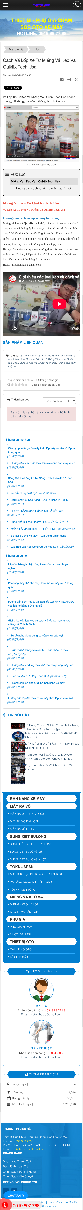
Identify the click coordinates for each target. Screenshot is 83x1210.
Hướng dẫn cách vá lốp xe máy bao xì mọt (43, 188)
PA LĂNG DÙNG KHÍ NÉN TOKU (31, 881)
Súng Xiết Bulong (28, 836)
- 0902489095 (55, 1053)
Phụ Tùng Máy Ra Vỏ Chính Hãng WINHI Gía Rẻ (51, 767)
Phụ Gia (17, 919)
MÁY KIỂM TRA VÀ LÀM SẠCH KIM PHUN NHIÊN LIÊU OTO (52, 746)
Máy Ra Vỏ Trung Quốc (27, 813)
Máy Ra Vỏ (20, 806)
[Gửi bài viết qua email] (62, 79)
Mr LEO (41, 1005)
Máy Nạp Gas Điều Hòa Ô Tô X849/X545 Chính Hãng (51, 735)
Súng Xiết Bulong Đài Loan (31, 844)
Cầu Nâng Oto (21, 949)
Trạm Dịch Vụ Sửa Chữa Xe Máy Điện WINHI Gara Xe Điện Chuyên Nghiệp (49, 756)
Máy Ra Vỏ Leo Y (22, 829)
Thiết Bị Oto (22, 941)
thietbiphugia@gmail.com (30, 1149)
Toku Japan (22, 866)
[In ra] (69, 79)
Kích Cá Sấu (19, 957)
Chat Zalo (16, 1195)
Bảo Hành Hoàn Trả (15, 1166)
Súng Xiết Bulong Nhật (28, 859)
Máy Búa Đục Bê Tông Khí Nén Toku (36, 874)
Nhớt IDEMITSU (21, 934)
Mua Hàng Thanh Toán (18, 1161)
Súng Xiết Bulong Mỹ (26, 851)
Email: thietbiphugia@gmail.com (41, 1014)
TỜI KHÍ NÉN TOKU (22, 889)
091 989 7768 (24, 1141)
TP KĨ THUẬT (41, 1048)
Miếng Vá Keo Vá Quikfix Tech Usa (35, 181)
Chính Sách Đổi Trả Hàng (19, 1171)
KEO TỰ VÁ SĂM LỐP (24, 911)
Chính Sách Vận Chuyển (18, 1176)
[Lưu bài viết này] (77, 79)
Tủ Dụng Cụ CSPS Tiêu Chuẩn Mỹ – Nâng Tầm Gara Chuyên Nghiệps (52, 727)
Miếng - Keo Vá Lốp (24, 904)
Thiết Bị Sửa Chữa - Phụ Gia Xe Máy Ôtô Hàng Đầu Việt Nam (49, 1204)
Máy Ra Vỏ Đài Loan (24, 821)
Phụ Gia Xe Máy (21, 926)
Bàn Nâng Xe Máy (27, 798)
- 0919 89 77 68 (55, 1010)
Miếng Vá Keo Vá (26, 896)
